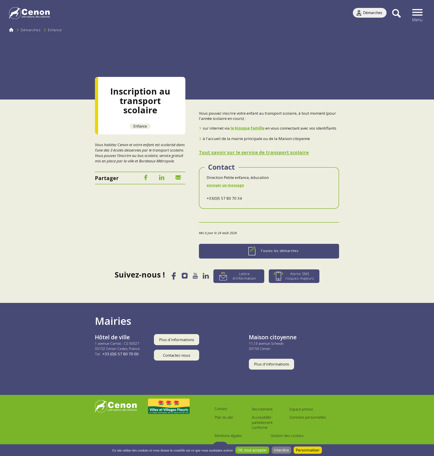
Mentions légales (228, 435)
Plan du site (224, 417)
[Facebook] (145, 178)
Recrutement (262, 409)
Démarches (31, 30)
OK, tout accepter (252, 450)
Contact (221, 408)
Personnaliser (308, 450)
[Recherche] (396, 13)
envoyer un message (225, 185)
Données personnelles (307, 417)
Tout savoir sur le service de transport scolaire (254, 152)
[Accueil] (29, 13)
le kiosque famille (247, 128)
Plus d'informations (176, 339)
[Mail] (178, 178)
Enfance (55, 30)
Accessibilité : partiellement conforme (262, 422)
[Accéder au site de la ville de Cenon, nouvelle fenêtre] (116, 406)
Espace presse (301, 409)
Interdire (281, 450)
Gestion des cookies (287, 435)
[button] (417, 13)
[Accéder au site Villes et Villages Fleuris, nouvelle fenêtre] (169, 406)
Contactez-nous (176, 355)
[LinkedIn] (162, 178)
